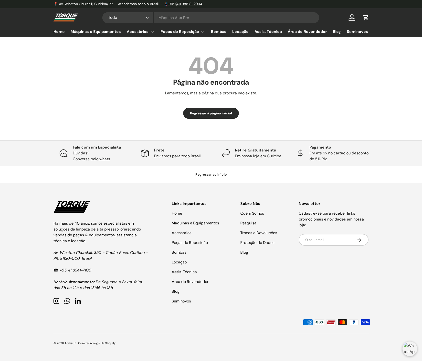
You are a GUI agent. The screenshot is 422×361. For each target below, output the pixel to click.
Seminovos (357, 31)
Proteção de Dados (257, 242)
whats (104, 158)
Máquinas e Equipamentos (96, 31)
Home (59, 31)
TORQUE (71, 343)
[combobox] (210, 17)
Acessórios (137, 31)
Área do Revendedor (307, 31)
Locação (240, 31)
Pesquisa (248, 223)
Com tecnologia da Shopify (97, 343)
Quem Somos (252, 213)
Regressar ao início (211, 174)
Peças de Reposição (179, 31)
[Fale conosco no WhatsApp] (409, 348)
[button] (365, 17)
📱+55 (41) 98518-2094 (183, 4)
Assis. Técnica (268, 31)
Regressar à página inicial (211, 113)
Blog (337, 31)
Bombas (218, 31)
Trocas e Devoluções (258, 232)
